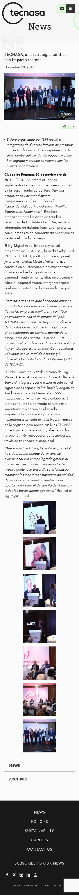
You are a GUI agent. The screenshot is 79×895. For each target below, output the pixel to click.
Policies (39, 821)
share (70, 126)
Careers (39, 839)
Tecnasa (23, 13)
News (14, 765)
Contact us (39, 849)
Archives (18, 779)
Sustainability (39, 830)
